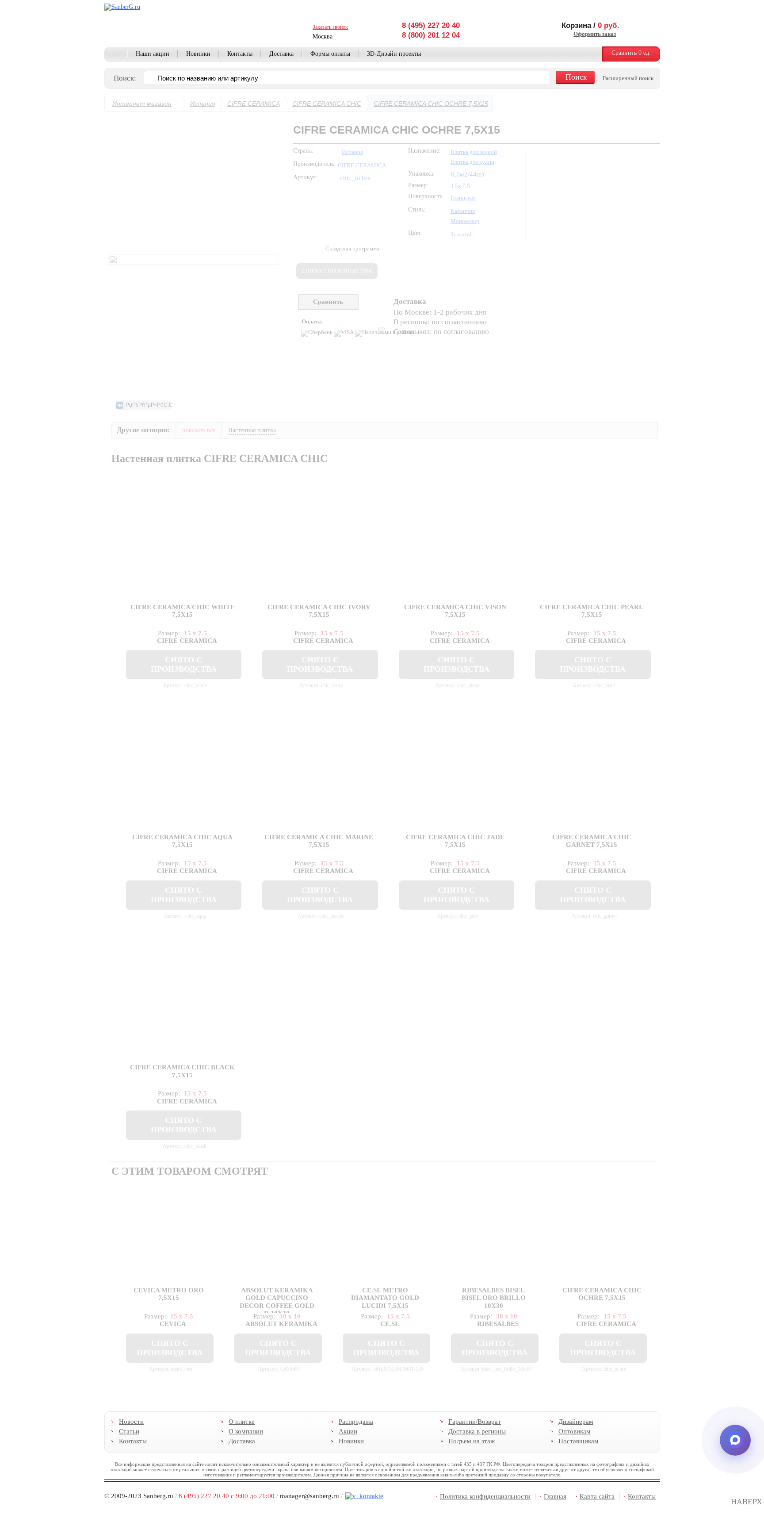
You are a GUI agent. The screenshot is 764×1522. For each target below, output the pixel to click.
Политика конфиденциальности (485, 1496)
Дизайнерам (575, 1421)
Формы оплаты (330, 53)
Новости (131, 1421)
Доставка (281, 53)
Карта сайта (597, 1496)
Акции (347, 1431)
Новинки (198, 53)
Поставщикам (578, 1441)
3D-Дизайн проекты (394, 53)
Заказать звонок (330, 27)
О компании (246, 1431)
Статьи (129, 1431)
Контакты (239, 53)
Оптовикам (574, 1431)
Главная (115, 54)
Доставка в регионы (477, 1431)
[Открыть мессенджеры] (735, 1440)
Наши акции (152, 53)
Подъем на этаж (471, 1441)
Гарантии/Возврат (474, 1421)
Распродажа (355, 1421)
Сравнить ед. (631, 53)
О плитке (242, 1421)
